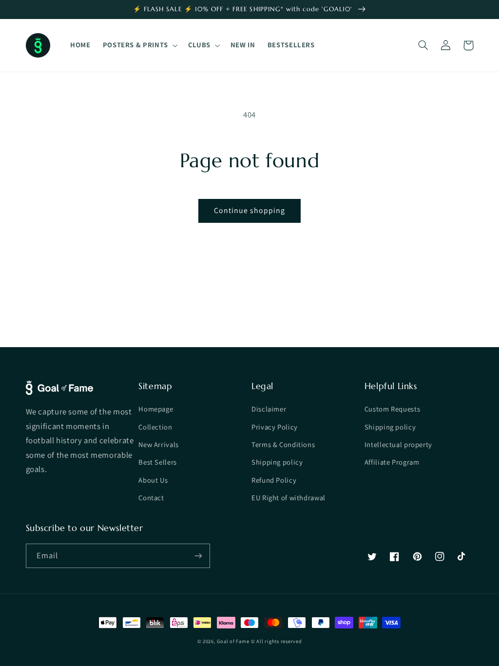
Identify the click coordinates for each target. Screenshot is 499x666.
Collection (155, 426)
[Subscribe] (198, 556)
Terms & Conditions (283, 444)
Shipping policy (277, 462)
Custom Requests (392, 408)
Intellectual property (398, 444)
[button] (139, 45)
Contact (151, 497)
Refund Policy (273, 480)
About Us (153, 480)
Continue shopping (250, 210)
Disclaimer (268, 408)
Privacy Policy (274, 426)
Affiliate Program (392, 462)
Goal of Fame (233, 641)
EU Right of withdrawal (288, 497)
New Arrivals (158, 444)
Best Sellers (157, 462)
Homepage (155, 408)
